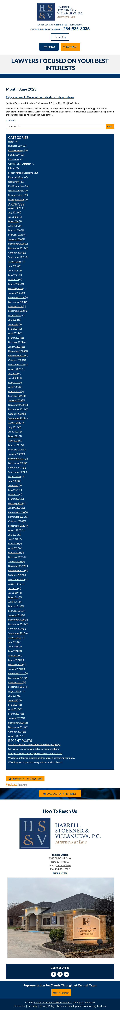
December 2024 (16, 297)
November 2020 (16, 516)
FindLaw (101, 1006)
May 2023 (13, 382)
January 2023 (15, 400)
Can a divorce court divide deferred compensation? (33, 748)
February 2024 (15, 342)
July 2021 (13, 480)
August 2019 (14, 583)
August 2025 (14, 261)
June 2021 (13, 485)
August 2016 (14, 736)
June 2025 (13, 270)
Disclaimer (19, 1006)
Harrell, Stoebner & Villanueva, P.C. (36, 103)
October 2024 (15, 306)
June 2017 (13, 700)
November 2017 (16, 677)
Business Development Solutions (75, 1006)
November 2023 (16, 355)
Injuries (12, 168)
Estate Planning (16, 150)
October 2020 (15, 521)
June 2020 (13, 539)
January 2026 (15, 239)
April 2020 (13, 548)
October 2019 (15, 574)
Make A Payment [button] (61, 992)
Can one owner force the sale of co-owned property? (34, 744)
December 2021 (16, 458)
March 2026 (14, 230)
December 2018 (16, 619)
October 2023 (15, 360)
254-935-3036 (76, 28)
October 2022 (15, 413)
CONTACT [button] (72, 46)
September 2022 (16, 418)
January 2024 (15, 346)
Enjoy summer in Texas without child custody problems (40, 97)
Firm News (13, 159)
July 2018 (13, 642)
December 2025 (16, 243)
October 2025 (15, 252)
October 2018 (15, 628)
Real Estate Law (16, 186)
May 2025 (13, 275)
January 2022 (15, 454)
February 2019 (15, 610)
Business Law (15, 145)
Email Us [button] (60, 37)
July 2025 (13, 266)
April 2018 (13, 655)
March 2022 (14, 445)
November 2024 (16, 301)
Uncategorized (15, 195)
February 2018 (15, 664)
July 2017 (13, 695)
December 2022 (16, 404)
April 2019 (13, 601)
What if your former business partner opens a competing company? (41, 757)
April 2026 (13, 225)
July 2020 (13, 534)
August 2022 (14, 422)
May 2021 (13, 489)
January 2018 (15, 668)
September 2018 (16, 633)
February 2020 (15, 557)
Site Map (32, 1006)
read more (11, 120)
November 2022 (16, 409)
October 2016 (15, 731)
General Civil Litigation (19, 163)
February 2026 (15, 234)
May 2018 (13, 650)
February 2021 (15, 503)
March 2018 (14, 659)
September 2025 (16, 257)
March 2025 (14, 283)
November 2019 (16, 570)
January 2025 (15, 292)
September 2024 (16, 310)
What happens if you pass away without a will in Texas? (35, 762)
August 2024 (14, 315)
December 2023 (16, 351)
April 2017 (13, 709)
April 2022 (13, 440)
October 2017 (15, 682)
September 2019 (16, 579)
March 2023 (14, 391)
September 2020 (16, 525)
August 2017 (14, 691)
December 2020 (16, 512)
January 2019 (15, 615)
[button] (49, 47)
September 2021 (16, 471)
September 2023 (16, 364)
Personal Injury (15, 177)
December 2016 (16, 722)
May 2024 (13, 328)
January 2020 (15, 561)
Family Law (73, 103)
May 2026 (13, 221)
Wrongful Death (16, 199)
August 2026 (14, 207)
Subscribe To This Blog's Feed (26, 778)
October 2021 (15, 467)
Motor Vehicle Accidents (20, 172)
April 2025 (13, 279)
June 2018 (13, 646)
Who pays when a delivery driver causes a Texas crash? (35, 753)
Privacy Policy (47, 1006)
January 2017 (15, 718)
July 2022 (13, 427)
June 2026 (13, 216)
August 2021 (14, 476)
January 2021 (15, 507)
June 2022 (13, 431)
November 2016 (16, 727)
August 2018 (14, 637)
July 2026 (13, 212)
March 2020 (14, 552)
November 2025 (16, 248)
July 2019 (13, 588)
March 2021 (14, 498)
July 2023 (13, 373)
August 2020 (14, 530)
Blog (10, 141)
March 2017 (14, 713)
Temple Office (60, 872)
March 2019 (14, 606)
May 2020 (13, 543)
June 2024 (13, 324)
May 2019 (13, 597)
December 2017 (16, 673)
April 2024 (13, 333)
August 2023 (14, 369)
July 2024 (13, 319)
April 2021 (13, 494)
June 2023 (13, 377)
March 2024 (14, 337)
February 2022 (15, 449)
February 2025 (15, 288)
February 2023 (15, 395)
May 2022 (13, 436)
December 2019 (16, 565)
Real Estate (13, 181)
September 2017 (16, 686)
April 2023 (13, 386)
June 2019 (13, 592)
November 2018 (16, 624)
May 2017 (13, 704)
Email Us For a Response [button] (61, 793)
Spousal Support (16, 190)
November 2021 (16, 462)
